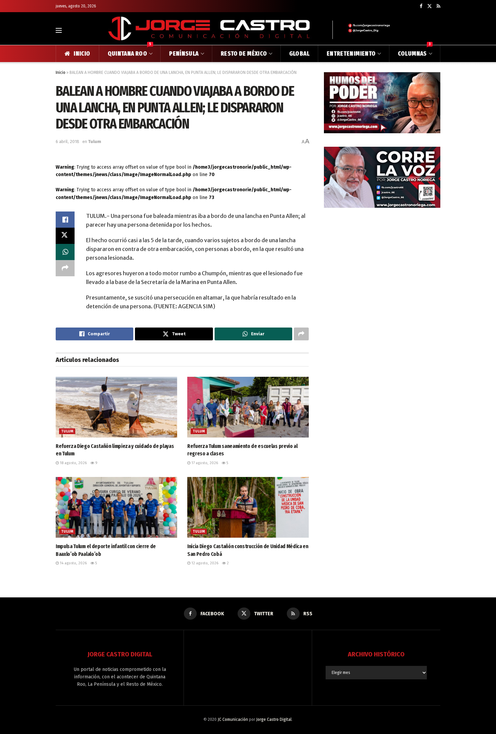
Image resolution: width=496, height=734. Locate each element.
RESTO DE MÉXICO (244, 53)
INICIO (82, 53)
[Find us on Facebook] (421, 6)
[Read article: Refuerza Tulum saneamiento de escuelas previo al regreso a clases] (248, 407)
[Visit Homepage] (248, 30)
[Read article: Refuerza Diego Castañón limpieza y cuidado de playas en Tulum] (116, 407)
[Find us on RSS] (438, 6)
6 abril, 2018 (67, 141)
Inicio (60, 72)
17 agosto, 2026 (204, 463)
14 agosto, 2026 (73, 563)
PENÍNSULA (183, 53)
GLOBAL (299, 53)
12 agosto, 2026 (204, 563)
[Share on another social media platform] (65, 268)
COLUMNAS (414, 51)
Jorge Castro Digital (274, 719)
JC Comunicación (233, 719)
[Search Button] (437, 30)
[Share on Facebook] (65, 219)
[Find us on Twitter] (429, 6)
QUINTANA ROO (129, 51)
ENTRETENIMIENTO (351, 53)
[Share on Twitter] (65, 236)
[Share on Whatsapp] (65, 252)
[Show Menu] (59, 30)
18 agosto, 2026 (73, 463)
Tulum (94, 141)
